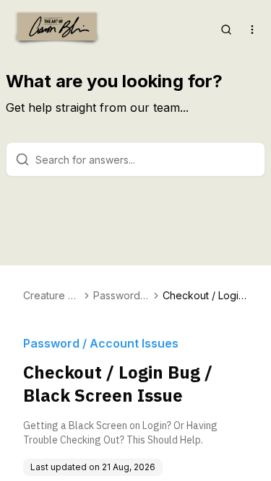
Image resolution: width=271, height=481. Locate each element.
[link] (205, 295)
